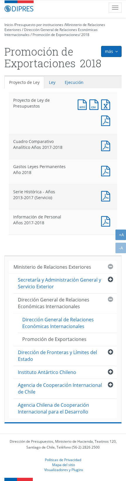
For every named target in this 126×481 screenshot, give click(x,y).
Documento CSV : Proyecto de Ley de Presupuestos (95, 104)
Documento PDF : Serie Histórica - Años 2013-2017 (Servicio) (107, 195)
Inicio (8, 24)
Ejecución (74, 82)
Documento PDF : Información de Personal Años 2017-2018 (107, 220)
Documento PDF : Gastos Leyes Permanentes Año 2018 (107, 170)
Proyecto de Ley (24, 82)
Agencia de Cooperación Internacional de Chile (60, 388)
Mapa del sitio (63, 464)
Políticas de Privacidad (63, 459)
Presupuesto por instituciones (39, 24)
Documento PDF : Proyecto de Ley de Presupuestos (107, 120)
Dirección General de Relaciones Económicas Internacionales (53, 303)
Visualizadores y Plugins (63, 469)
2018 (85, 34)
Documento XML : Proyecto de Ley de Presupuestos (83, 104)
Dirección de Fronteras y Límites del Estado (57, 355)
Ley (52, 82)
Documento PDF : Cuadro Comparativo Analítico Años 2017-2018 (107, 145)
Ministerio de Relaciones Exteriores (52, 267)
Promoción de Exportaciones (56, 34)
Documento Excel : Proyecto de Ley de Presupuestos (107, 104)
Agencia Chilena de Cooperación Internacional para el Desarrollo (53, 408)
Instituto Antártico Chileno (47, 372)
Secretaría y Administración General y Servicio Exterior (59, 283)
